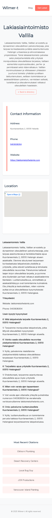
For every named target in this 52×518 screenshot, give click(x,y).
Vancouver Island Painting (26, 489)
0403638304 (16, 144)
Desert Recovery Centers (26, 461)
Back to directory (26, 92)
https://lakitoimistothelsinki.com (25, 160)
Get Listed (42, 8)
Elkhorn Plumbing (26, 451)
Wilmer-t (10, 8)
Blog (30, 8)
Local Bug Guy (26, 470)
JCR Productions (26, 480)
